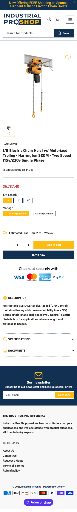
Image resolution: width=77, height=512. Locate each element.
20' (28, 200)
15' (17, 200)
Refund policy (11, 470)
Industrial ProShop (31, 486)
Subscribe (64, 395)
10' (7, 200)
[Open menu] (70, 19)
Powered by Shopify (54, 486)
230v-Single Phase (43, 213)
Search (67, 33)
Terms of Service (13, 465)
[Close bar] (74, 2)
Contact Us (10, 455)
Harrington (10, 144)
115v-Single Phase (16, 213)
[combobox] (38, 33)
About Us (8, 450)
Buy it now (38, 255)
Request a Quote (13, 460)
